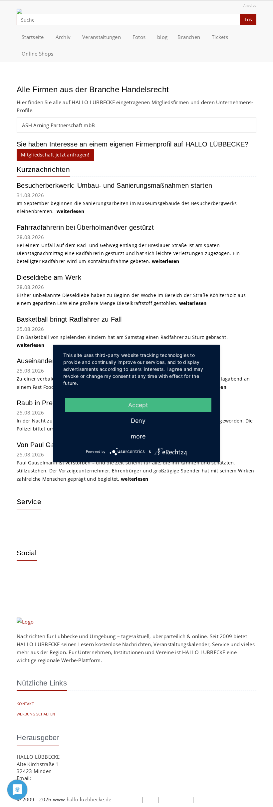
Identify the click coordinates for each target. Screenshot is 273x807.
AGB (150, 799)
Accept (138, 405)
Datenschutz (175, 799)
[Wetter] (27, 524)
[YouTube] (48, 575)
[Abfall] (70, 524)
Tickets (220, 37)
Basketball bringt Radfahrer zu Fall (69, 319)
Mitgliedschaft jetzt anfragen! (55, 154)
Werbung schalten (36, 713)
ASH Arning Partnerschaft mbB (58, 125)
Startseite (33, 37)
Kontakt (25, 703)
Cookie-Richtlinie (215, 799)
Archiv (63, 37)
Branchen (188, 37)
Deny (138, 420)
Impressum (126, 799)
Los (248, 19)
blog (162, 37)
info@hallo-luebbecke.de (62, 778)
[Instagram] (27, 575)
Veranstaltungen (101, 37)
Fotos (139, 37)
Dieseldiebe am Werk (49, 277)
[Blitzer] (48, 524)
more (138, 436)
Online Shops (37, 53)
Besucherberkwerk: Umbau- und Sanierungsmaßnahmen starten (114, 185)
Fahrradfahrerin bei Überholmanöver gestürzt (85, 227)
